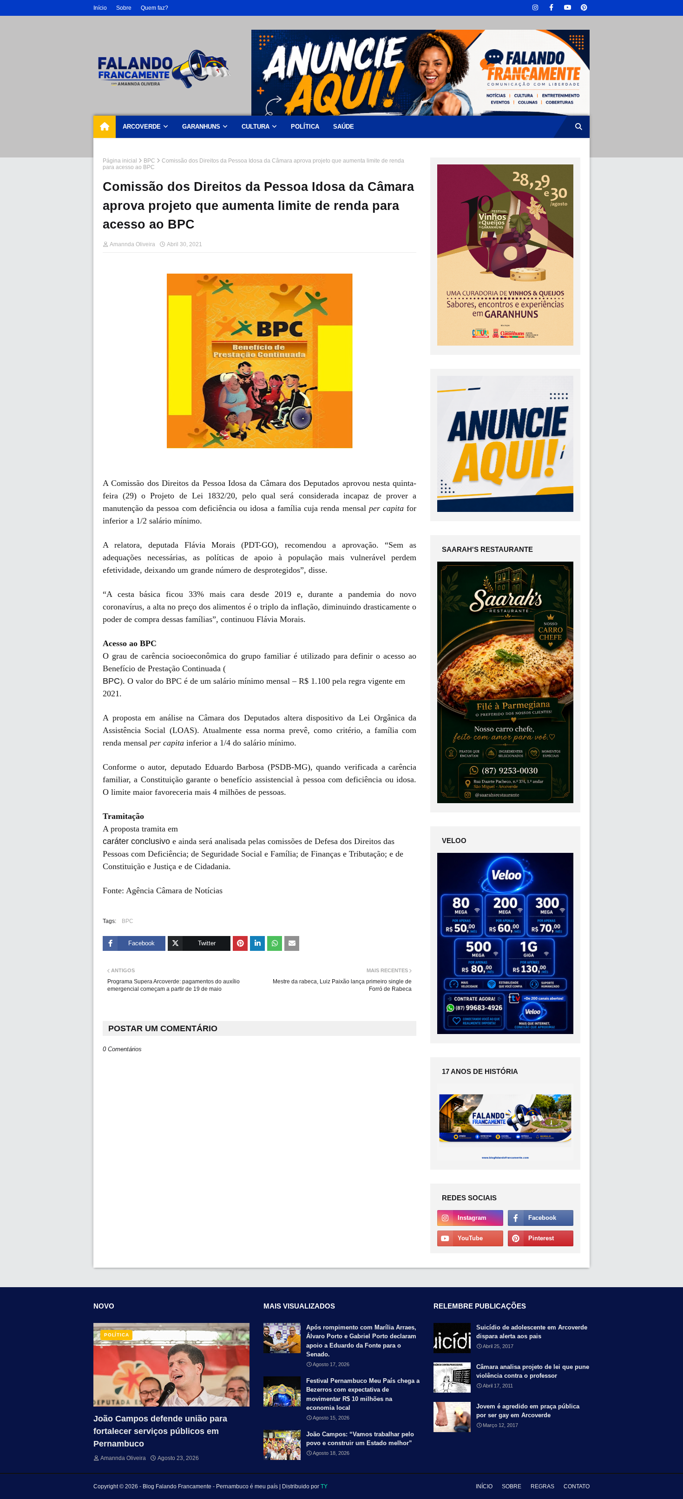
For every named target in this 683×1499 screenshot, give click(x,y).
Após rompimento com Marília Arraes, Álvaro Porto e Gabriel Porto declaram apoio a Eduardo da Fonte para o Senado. (361, 1341)
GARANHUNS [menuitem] (201, 126)
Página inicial (120, 160)
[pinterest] (584, 7)
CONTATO (577, 1486)
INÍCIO (484, 1486)
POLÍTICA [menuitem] (305, 126)
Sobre (123, 8)
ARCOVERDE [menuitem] (142, 126)
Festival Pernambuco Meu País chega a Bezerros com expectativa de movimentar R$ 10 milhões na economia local (363, 1394)
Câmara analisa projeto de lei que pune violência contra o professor (532, 1371)
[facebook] (551, 7)
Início (100, 8)
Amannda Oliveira (132, 244)
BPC (149, 160)
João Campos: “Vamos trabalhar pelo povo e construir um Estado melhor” (360, 1439)
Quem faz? (154, 8)
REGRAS (542, 1486)
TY (324, 1486)
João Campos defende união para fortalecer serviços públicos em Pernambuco (160, 1431)
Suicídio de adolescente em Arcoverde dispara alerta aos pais (531, 1332)
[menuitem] (104, 127)
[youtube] (567, 7)
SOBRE (511, 1486)
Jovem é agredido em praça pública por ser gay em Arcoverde (527, 1411)
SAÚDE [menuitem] (343, 126)
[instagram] (535, 7)
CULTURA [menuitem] (255, 126)
